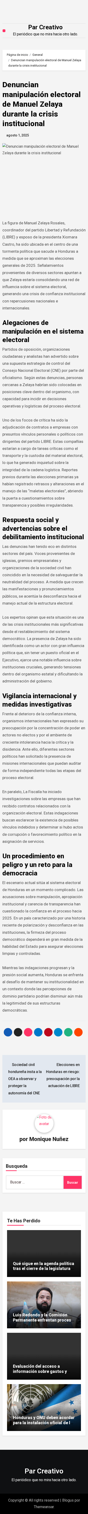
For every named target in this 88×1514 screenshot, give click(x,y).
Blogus (68, 1500)
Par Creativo (45, 27)
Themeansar (44, 1507)
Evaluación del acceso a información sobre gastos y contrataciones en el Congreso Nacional (43, 1374)
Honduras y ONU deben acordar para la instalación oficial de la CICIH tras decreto (44, 1422)
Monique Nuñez (49, 1139)
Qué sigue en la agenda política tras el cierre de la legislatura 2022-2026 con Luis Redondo (43, 1268)
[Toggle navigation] (4, 30)
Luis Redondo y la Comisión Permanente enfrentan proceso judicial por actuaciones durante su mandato (43, 1322)
